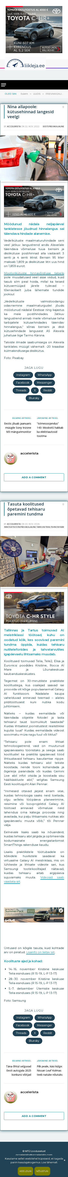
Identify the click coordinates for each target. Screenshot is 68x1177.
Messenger (44, 382)
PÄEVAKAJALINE (56, 126)
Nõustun (42, 1171)
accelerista (14, 126)
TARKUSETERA (43, 526)
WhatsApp (45, 375)
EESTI (45, 126)
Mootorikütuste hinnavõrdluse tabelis (34, 273)
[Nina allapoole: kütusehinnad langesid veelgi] (34, 180)
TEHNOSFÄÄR (57, 526)
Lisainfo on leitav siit (40, 952)
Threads (21, 390)
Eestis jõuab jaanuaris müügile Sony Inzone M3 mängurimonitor (17, 428)
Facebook (22, 382)
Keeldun (25, 1171)
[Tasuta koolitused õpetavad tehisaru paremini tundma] (34, 586)
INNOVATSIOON (12, 526)
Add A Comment (34, 477)
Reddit (47, 390)
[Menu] (3, 85)
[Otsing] (62, 74)
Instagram (23, 375)
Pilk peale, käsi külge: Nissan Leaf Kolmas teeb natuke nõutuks (50, 1070)
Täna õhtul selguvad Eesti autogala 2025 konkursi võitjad (18, 1070)
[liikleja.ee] (33, 63)
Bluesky (34, 398)
